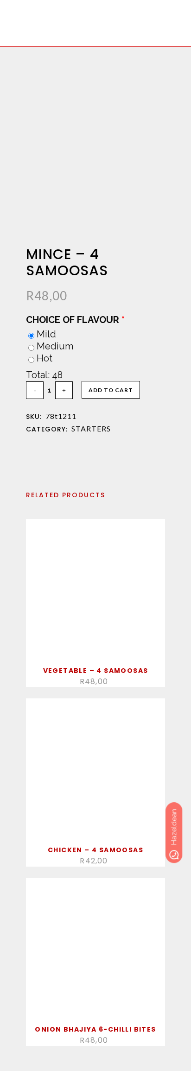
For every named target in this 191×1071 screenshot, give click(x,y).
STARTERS (91, 428)
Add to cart (111, 390)
